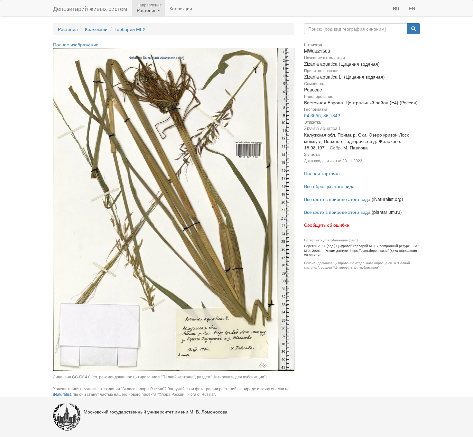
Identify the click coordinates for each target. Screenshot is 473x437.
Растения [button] (147, 10)
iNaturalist (62, 394)
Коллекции (181, 8)
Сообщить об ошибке (326, 225)
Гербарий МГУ (130, 29)
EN (412, 8)
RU (396, 8)
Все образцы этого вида (329, 186)
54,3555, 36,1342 (322, 115)
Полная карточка (322, 173)
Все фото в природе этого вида (337, 199)
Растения (68, 29)
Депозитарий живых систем (90, 8)
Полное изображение (75, 44)
